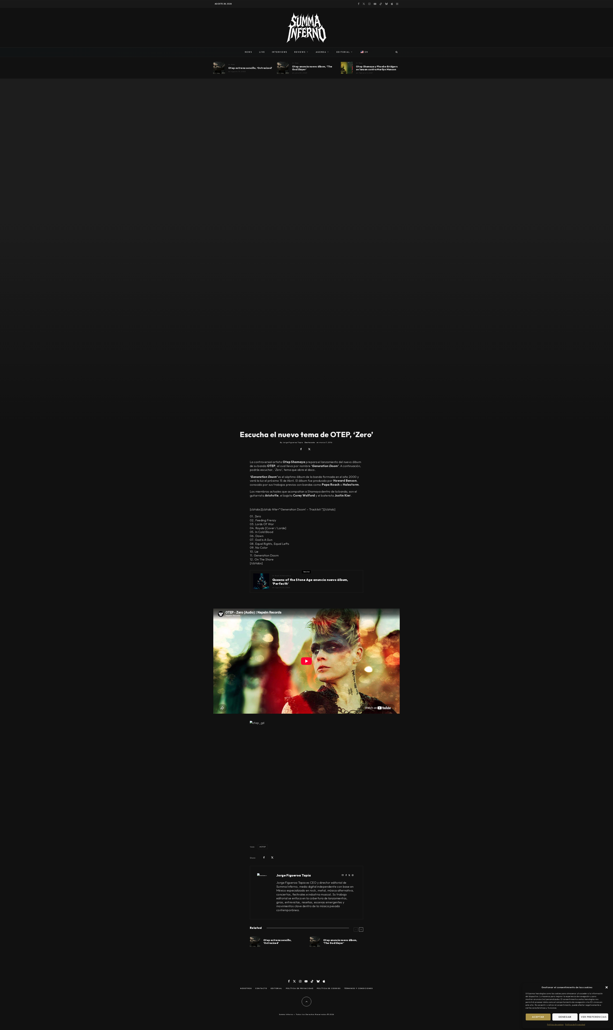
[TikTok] (381, 4)
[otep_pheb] (347, 68)
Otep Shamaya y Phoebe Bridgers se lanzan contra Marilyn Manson (377, 68)
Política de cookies (555, 1024)
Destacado (310, 442)
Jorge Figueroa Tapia (293, 875)
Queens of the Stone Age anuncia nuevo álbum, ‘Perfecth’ (310, 582)
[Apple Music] (391, 4)
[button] (606, 987)
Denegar (565, 1016)
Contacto (261, 988)
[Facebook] (358, 4)
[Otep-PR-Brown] (219, 68)
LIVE (262, 52)
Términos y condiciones (358, 988)
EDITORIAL (343, 52)
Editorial (276, 988)
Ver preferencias (593, 1016)
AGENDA (321, 52)
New (233, 64)
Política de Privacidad (575, 1024)
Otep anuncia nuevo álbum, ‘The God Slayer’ (312, 68)
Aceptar (538, 1016)
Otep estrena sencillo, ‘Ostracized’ (250, 68)
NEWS (248, 52)
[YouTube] (375, 4)
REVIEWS (300, 52)
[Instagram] (369, 4)
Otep (263, 847)
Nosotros (246, 988)
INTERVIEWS (280, 52)
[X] (364, 4)
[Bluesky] (386, 4)
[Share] (301, 449)
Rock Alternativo (283, 576)
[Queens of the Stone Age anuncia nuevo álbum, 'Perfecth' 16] (261, 581)
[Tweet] (309, 449)
